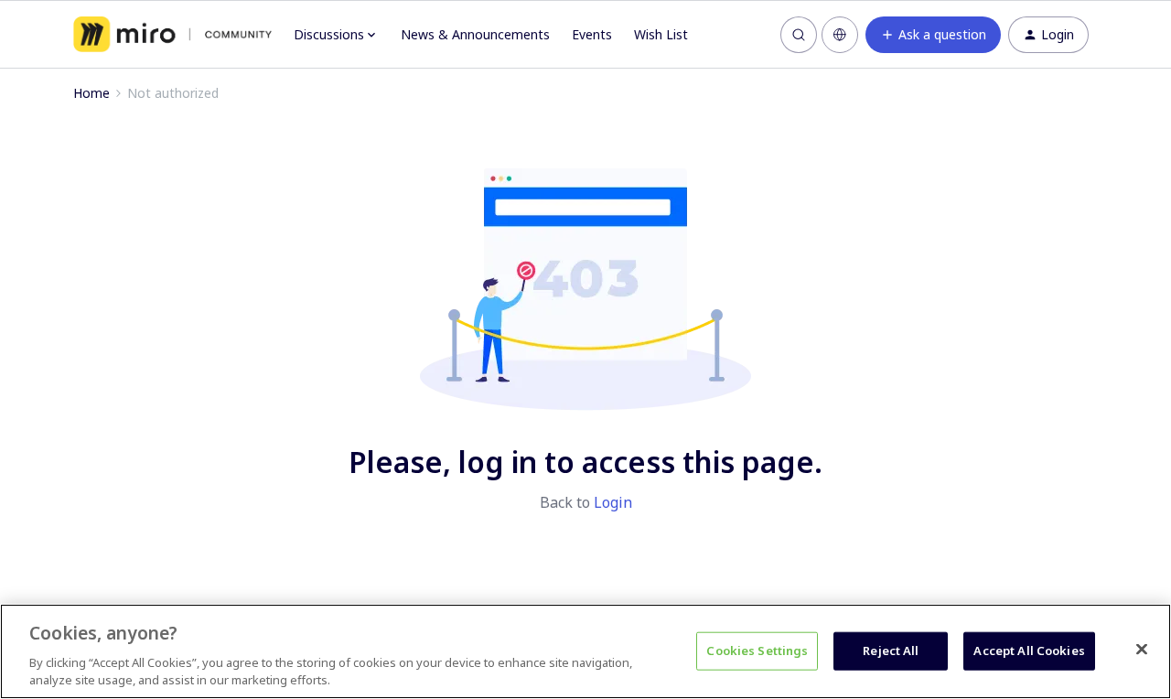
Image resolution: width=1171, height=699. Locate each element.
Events (592, 34)
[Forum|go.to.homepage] (172, 34)
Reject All (891, 650)
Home (91, 93)
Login (613, 502)
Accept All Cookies (1028, 650)
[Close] (1142, 649)
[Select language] (840, 34)
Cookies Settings (757, 650)
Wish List (661, 34)
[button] (933, 34)
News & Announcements (475, 34)
